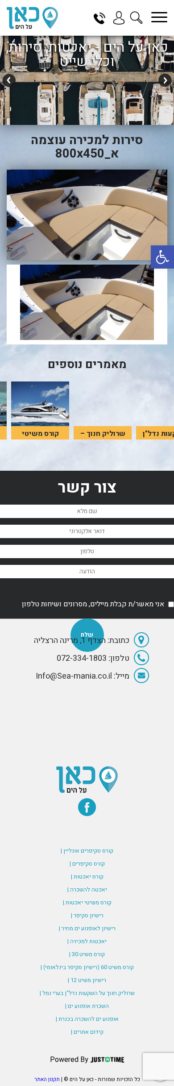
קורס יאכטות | (87, 876)
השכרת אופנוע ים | (87, 1006)
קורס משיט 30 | (87, 954)
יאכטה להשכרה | (87, 889)
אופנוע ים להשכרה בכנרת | (87, 1019)
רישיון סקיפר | (87, 915)
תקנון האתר (47, 1079)
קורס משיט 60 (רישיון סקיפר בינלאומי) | (87, 967)
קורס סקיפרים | (87, 863)
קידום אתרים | (87, 1032)
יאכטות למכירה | (87, 941)
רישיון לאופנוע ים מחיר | (87, 928)
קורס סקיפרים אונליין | (87, 850)
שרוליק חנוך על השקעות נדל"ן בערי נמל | (87, 993)
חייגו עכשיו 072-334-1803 (103, 18)
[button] (162, 257)
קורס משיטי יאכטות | (87, 902)
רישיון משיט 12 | (87, 980)
